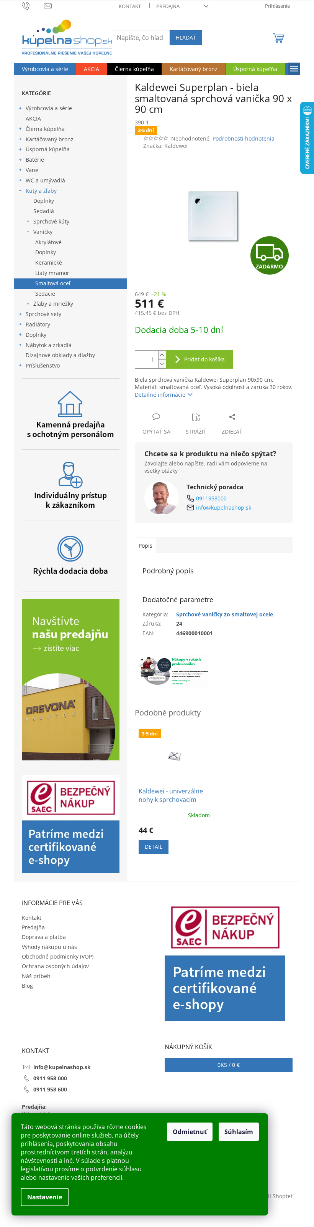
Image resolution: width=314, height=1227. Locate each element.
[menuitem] (45, 69)
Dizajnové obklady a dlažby (60, 355)
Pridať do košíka (204, 359)
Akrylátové (48, 242)
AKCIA (33, 118)
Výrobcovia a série (49, 108)
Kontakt (130, 6)
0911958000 (211, 498)
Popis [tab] (145, 545)
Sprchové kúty (51, 221)
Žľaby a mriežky (53, 303)
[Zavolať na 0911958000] (33, 5)
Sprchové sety (43, 314)
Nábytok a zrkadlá (49, 345)
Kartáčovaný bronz (50, 139)
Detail (153, 846)
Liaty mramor (52, 273)
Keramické (48, 262)
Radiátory (38, 324)
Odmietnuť (190, 1132)
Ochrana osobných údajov (55, 966)
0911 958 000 (50, 1078)
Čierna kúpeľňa (45, 128)
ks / (229, 1064)
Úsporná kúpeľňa (48, 149)
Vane (32, 170)
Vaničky (42, 231)
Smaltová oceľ (52, 283)
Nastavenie (44, 1197)
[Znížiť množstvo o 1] (162, 363)
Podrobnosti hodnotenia (244, 138)
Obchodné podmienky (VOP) (57, 956)
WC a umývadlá (45, 180)
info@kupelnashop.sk (223, 507)
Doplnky (43, 200)
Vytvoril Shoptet (272, 1196)
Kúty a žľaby (41, 190)
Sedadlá (43, 211)
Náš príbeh (36, 976)
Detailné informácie (160, 394)
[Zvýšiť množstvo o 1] (162, 355)
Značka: (165, 145)
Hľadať (186, 37)
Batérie (35, 159)
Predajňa (168, 6)
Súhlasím (238, 1132)
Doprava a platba (44, 937)
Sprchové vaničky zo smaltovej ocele (224, 614)
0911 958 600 (50, 1089)
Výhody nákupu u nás (49, 946)
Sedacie (45, 293)
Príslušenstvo (43, 365)
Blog (27, 985)
